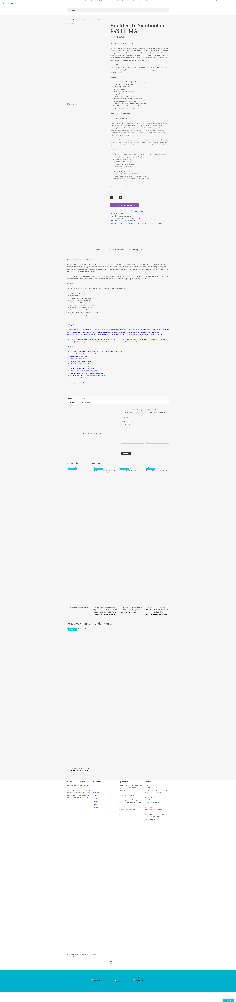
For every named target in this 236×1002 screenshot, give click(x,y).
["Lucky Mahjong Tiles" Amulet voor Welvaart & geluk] (131, 536)
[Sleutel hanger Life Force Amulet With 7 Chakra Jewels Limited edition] (157, 536)
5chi (132, 223)
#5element (143, 223)
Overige (126, 220)
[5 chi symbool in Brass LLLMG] (79, 696)
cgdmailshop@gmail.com (152, 802)
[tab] (99, 249)
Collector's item (146, 219)
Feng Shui (154, 219)
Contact (95, 808)
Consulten (96, 795)
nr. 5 (148, 223)
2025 (119, 219)
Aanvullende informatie (116, 250)
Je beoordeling (126, 424)
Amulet (124, 219)
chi (163, 223)
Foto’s (95, 804)
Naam (123, 442)
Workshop (96, 801)
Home (69, 20)
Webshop (75, 20)
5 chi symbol (126, 223)
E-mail (148, 442)
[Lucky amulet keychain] (79, 536)
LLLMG (152, 223)
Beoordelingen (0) (135, 250)
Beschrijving (98, 250)
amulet (160, 223)
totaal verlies (118, 223)
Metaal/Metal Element (117, 220)
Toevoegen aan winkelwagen (125, 205)
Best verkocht (136, 219)
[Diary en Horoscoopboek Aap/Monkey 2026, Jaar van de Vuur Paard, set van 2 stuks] (105, 536)
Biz (94, 789)
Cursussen (96, 798)
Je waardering (125, 418)
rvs (156, 223)
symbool (136, 223)
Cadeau (129, 219)
